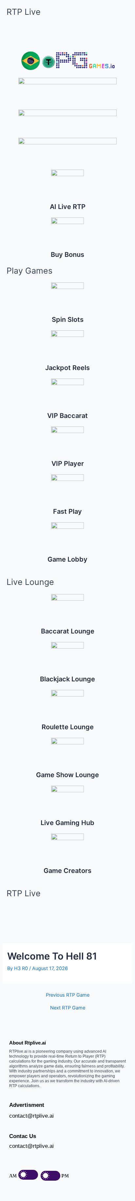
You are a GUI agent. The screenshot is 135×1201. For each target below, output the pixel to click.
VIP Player (67, 463)
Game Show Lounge (67, 775)
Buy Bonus (67, 255)
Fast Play (67, 511)
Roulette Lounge (68, 727)
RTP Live (24, 12)
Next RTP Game (67, 1007)
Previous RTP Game (67, 995)
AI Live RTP (68, 207)
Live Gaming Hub (67, 823)
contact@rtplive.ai (31, 1116)
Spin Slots (68, 319)
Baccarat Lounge (67, 631)
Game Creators (67, 871)
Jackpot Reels (67, 368)
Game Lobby (67, 559)
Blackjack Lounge (67, 679)
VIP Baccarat (67, 416)
